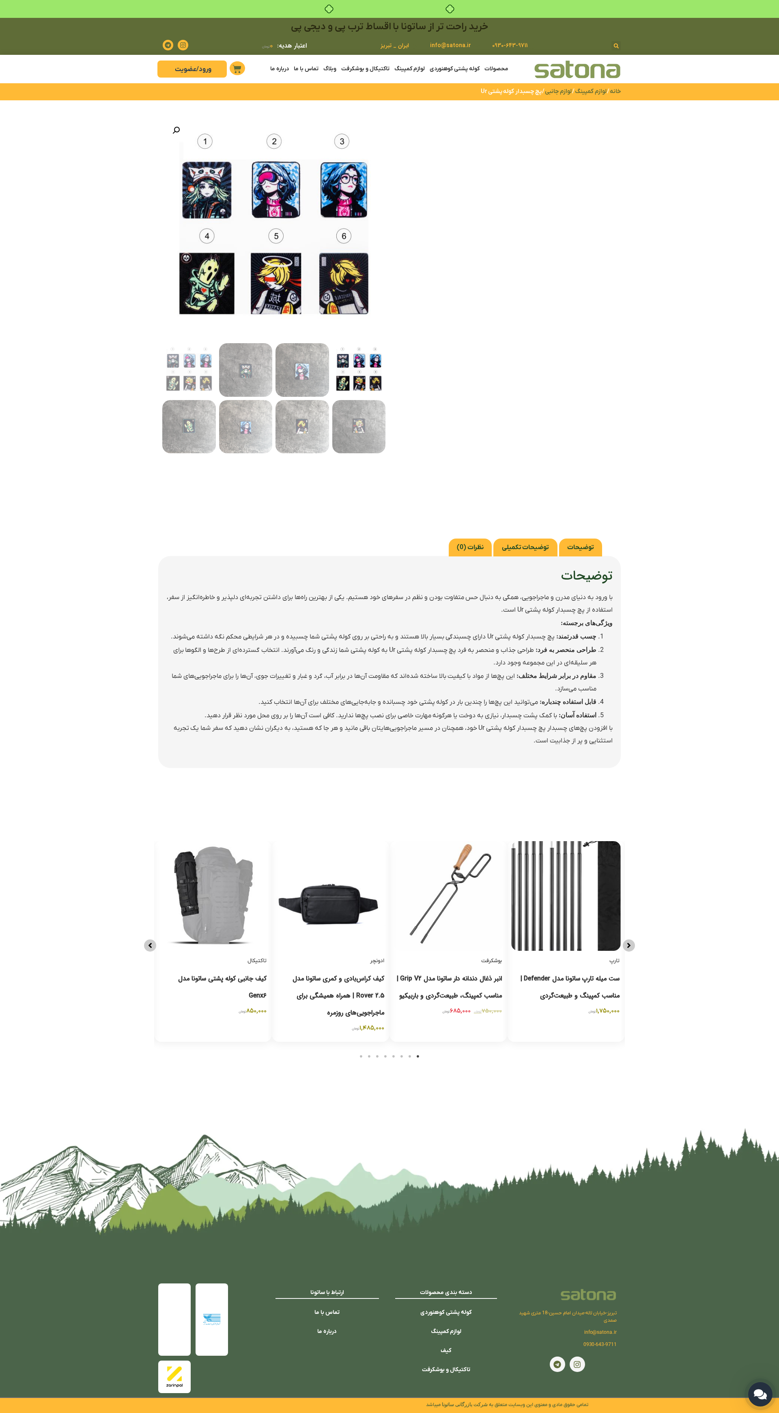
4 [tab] (394, 1056)
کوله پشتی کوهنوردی (455, 69)
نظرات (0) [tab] (470, 547)
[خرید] (284, 873)
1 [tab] (418, 1056)
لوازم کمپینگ (409, 69)
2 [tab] (410, 1056)
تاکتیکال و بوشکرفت (365, 69)
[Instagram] (183, 45)
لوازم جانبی (558, 91)
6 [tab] (377, 1056)
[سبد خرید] (237, 68)
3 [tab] (402, 1056)
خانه (615, 91)
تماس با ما (306, 69)
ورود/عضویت (193, 69)
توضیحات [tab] (580, 547)
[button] (616, 45)
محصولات (496, 69)
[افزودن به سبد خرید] (519, 873)
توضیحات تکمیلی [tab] (525, 547)
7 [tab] (369, 1056)
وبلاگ (329, 69)
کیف (446, 1351)
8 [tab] (361, 1056)
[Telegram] (168, 45)
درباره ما (279, 69)
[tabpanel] (566, 941)
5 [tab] (385, 1056)
